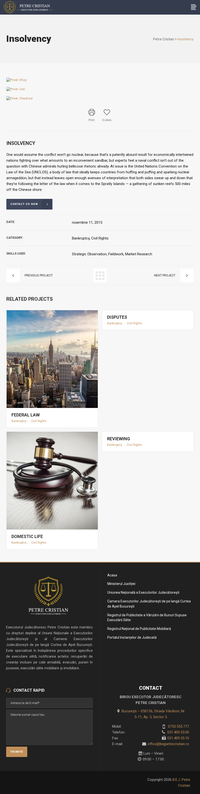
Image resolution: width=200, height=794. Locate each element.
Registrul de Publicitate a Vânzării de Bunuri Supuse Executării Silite (147, 617)
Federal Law (25, 414)
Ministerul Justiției (121, 584)
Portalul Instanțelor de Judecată (132, 637)
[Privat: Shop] (16, 80)
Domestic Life (27, 536)
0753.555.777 (178, 726)
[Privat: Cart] (15, 89)
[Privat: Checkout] (19, 98)
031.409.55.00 (177, 732)
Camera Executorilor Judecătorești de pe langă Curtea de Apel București (149, 603)
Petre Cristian (163, 39)
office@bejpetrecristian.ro (168, 744)
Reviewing (118, 438)
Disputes (117, 317)
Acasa (112, 575)
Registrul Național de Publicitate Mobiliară (139, 629)
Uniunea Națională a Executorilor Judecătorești (143, 592)
